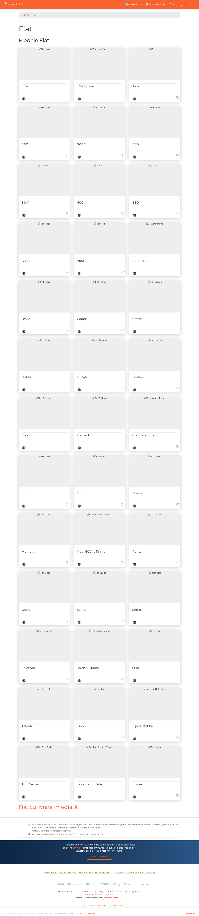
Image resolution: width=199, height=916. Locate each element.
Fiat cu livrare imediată (48, 807)
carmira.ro (78, 847)
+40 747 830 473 (113, 897)
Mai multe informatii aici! (89, 913)
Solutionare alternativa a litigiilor (60, 872)
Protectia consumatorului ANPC (95, 872)
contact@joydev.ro (93, 894)
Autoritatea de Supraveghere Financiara (135, 872)
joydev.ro (110, 894)
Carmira (25, 15)
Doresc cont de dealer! (99, 857)
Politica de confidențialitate (109, 905)
